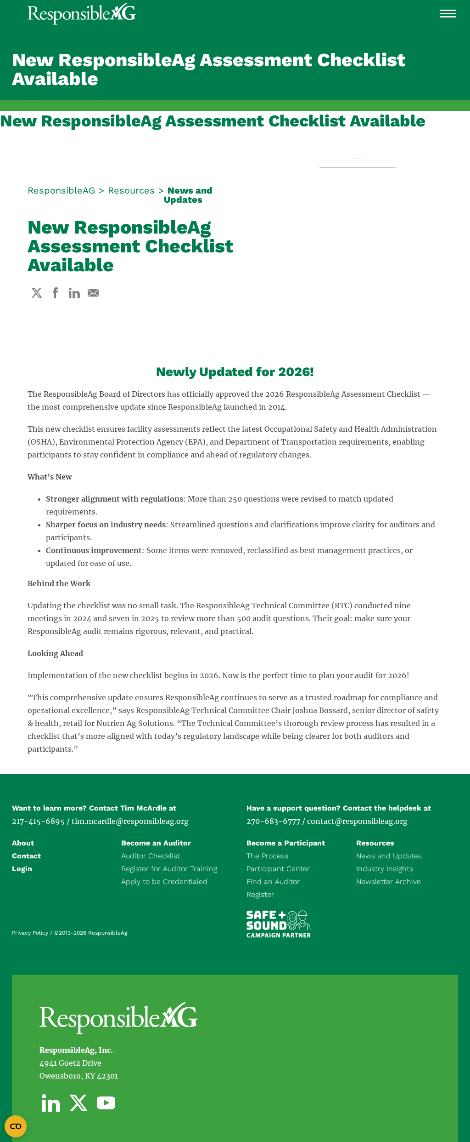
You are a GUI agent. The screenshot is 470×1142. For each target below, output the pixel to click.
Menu (448, 14)
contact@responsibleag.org (357, 821)
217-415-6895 (38, 821)
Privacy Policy (30, 933)
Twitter (78, 1102)
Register (260, 894)
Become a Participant (285, 843)
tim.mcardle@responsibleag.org (130, 821)
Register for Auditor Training (169, 868)
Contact (26, 855)
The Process (267, 855)
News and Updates (188, 195)
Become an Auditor (156, 843)
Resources (131, 190)
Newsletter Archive (388, 881)
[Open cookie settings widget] (16, 1126)
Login (22, 868)
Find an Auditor (273, 881)
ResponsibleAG (61, 190)
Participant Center (278, 868)
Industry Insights (384, 868)
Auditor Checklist (150, 855)
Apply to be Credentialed (164, 881)
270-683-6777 (273, 821)
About (23, 843)
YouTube (106, 1102)
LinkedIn (50, 1102)
